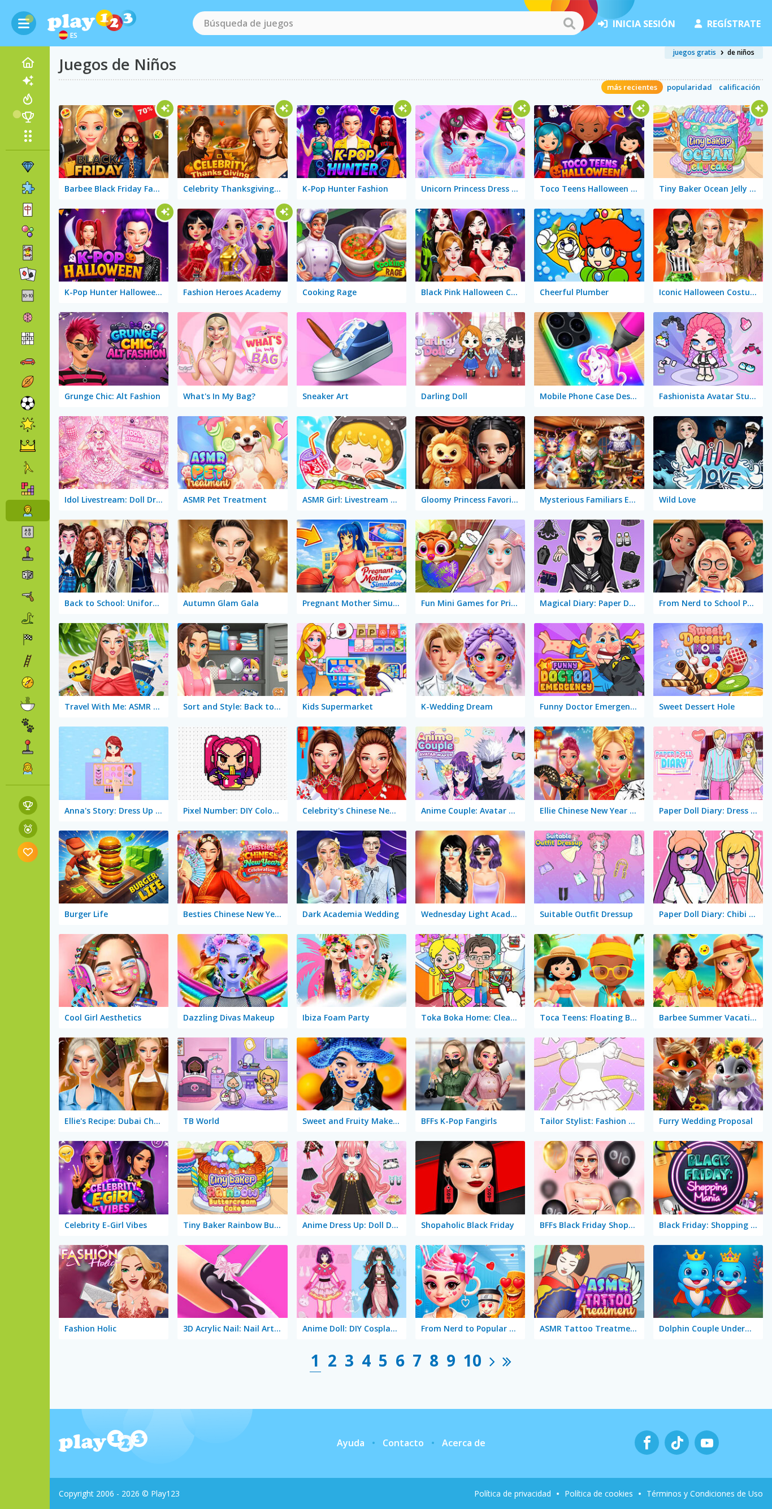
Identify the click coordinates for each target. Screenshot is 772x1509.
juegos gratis (694, 52)
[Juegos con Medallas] (28, 828)
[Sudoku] (28, 338)
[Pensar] (28, 317)
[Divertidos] (28, 424)
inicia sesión (644, 24)
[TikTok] (677, 1442)
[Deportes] (28, 381)
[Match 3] (28, 167)
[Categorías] (28, 135)
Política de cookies (599, 1493)
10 (472, 1360)
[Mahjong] (28, 209)
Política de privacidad (512, 1493)
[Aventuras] (28, 682)
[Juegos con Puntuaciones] (28, 805)
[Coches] (28, 360)
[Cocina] (28, 704)
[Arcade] (28, 553)
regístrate (734, 24)
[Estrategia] (28, 446)
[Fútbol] (28, 403)
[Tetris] (28, 489)
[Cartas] (28, 252)
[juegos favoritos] (28, 851)
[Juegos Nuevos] (28, 81)
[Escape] (28, 467)
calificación (739, 87)
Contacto (403, 1443)
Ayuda (351, 1443)
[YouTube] (707, 1442)
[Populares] (28, 99)
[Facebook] (647, 1442)
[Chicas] (28, 768)
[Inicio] (28, 63)
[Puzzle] (28, 188)
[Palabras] (28, 532)
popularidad (689, 87)
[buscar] (569, 23)
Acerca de (463, 1443)
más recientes (632, 87)
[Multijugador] (28, 747)
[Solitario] (28, 274)
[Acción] (28, 596)
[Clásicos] (28, 618)
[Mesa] (28, 575)
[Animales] (28, 725)
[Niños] (28, 510)
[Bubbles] (28, 231)
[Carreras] (28, 639)
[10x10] (28, 295)
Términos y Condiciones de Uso (705, 1493)
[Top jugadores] (28, 117)
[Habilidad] (28, 661)
